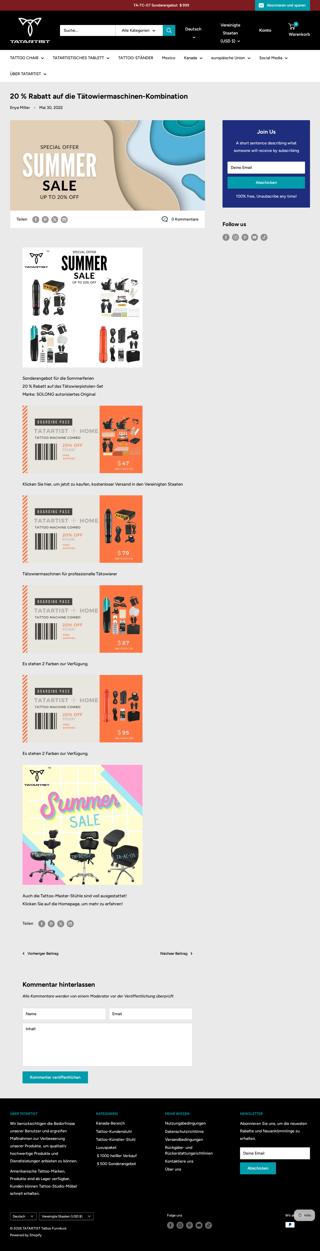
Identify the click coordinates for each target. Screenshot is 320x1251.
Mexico (168, 57)
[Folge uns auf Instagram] (235, 237)
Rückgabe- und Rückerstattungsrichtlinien (189, 1150)
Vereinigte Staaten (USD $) (62, 1216)
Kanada (190, 57)
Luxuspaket (106, 1147)
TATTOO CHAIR (24, 57)
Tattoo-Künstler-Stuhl (116, 1139)
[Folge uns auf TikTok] (264, 237)
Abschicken (266, 182)
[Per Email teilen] (64, 219)
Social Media (270, 57)
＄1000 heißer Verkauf (116, 1155)
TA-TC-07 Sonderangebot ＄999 (161, 5)
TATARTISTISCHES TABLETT (78, 57)
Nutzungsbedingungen (185, 1123)
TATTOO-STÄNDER (135, 57)
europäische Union (228, 57)
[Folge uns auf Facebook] (226, 237)
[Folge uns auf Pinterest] (245, 237)
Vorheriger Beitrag (43, 953)
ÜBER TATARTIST (25, 73)
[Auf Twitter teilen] (54, 219)
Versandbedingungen (184, 1139)
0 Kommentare (185, 219)
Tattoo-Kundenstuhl (114, 1131)
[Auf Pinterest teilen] (45, 219)
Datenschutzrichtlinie (184, 1131)
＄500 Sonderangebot (116, 1163)
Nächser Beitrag (174, 953)
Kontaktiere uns (179, 1161)
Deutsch (19, 1216)
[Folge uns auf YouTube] (254, 237)
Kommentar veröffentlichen (55, 1077)
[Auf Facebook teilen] (35, 219)
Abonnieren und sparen (286, 5)
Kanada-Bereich (110, 1123)
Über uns (173, 1169)
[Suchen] (169, 30)
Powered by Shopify (26, 1235)
